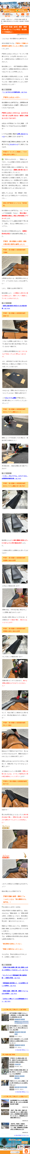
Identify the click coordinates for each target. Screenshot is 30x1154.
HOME (3, 19)
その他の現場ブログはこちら (21, 1135)
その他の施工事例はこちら (22, 1050)
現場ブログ (9, 19)
